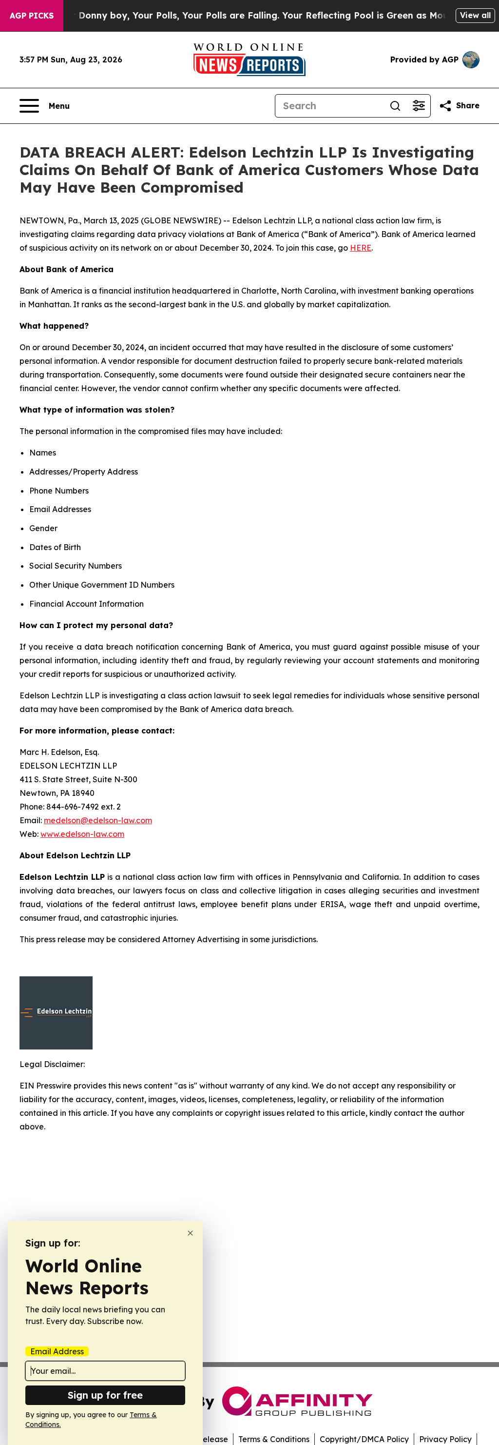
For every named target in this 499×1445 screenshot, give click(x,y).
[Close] (190, 1233)
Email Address (57, 1351)
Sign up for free (105, 1395)
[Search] (395, 106)
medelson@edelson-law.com (98, 820)
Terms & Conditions (273, 1439)
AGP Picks (32, 15)
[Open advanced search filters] (418, 106)
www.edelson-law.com (82, 834)
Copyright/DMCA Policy (364, 1439)
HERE (360, 248)
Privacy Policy (445, 1439)
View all (475, 15)
